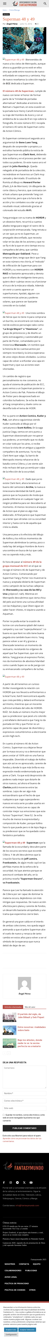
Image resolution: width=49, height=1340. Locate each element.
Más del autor (30, 1007)
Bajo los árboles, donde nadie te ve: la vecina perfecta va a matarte (30, 1043)
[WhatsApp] (24, 962)
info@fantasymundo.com (27, 1205)
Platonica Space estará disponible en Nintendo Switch (23, 1239)
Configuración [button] (11, 1335)
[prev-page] (4, 1053)
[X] (11, 962)
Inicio (5, 10)
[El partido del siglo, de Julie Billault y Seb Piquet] (9, 1017)
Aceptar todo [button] (11, 1330)
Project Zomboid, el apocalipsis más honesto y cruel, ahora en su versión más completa (23, 1234)
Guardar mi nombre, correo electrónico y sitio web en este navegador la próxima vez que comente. (24, 1118)
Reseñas (6, 14)
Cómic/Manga (14, 10)
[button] (4, 3)
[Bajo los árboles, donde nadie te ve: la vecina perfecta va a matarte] (9, 1043)
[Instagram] (10, 1182)
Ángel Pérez (12, 24)
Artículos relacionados (13, 1007)
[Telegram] (30, 962)
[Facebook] (5, 962)
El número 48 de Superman (18, 91)
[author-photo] (24, 990)
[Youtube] (31, 1182)
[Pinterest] (18, 962)
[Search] (45, 3)
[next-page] (8, 1053)
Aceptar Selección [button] (27, 1330)
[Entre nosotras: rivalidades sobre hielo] (9, 1030)
